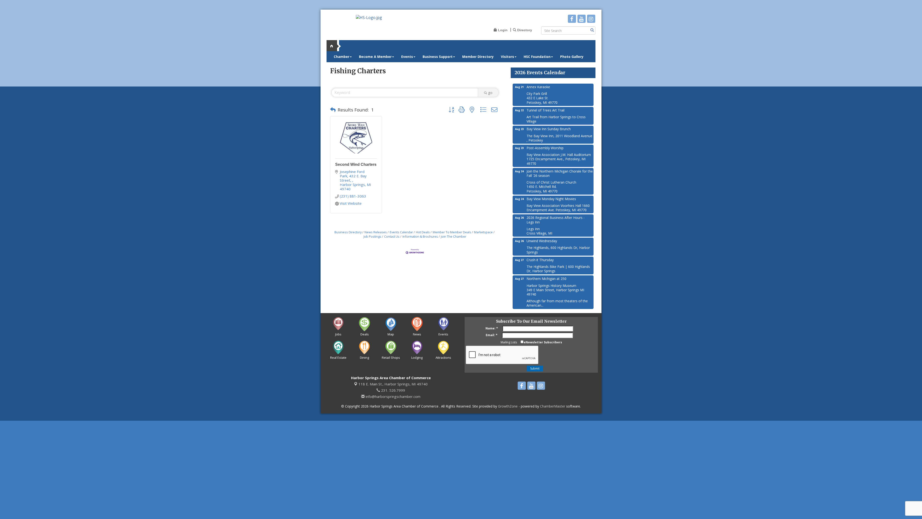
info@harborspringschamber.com (392, 396)
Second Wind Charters (355, 164)
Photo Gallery (571, 56)
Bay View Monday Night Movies (551, 199)
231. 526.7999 (392, 390)
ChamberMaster (552, 406)
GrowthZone (508, 406)
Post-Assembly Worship (545, 148)
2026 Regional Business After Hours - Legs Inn (556, 219)
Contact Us (392, 236)
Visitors (507, 56)
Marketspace (483, 232)
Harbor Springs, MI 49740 (393, 384)
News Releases (375, 232)
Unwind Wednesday (542, 241)
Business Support (438, 56)
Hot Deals (423, 232)
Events (407, 56)
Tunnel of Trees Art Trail (545, 110)
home (334, 45)
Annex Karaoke (538, 87)
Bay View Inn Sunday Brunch (549, 129)
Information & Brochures (420, 236)
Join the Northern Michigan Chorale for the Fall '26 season (560, 173)
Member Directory (478, 56)
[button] (333, 110)
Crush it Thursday (540, 260)
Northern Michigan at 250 (546, 278)
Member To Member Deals (452, 232)
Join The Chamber (453, 236)
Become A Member (375, 56)
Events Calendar (401, 232)
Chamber (341, 56)
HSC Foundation (537, 56)
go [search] (490, 92)
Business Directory (348, 232)
